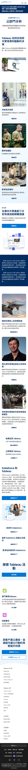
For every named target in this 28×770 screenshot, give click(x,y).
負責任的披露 (19, 752)
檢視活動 (14, 574)
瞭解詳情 (14, 118)
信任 (5, 749)
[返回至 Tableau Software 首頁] (6, 2)
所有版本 (6, 739)
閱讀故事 (14, 226)
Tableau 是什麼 (8, 668)
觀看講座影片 (14, 332)
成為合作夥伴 (7, 722)
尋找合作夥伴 (7, 719)
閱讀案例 (14, 380)
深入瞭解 (14, 607)
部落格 (9, 749)
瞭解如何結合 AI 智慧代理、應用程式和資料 (12, 11)
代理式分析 (6, 671)
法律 (6, 752)
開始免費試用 (14, 445)
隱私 (14, 752)
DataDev (6, 699)
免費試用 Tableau (14, 652)
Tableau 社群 (7, 688)
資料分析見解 (7, 677)
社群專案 (6, 702)
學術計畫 (6, 707)
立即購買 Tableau (13, 657)
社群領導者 (6, 696)
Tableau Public (7, 691)
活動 (5, 710)
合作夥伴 (6, 716)
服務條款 (10, 752)
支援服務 (6, 727)
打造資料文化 (7, 674)
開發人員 (15, 749)
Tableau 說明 (7, 736)
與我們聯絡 (6, 682)
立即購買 (13, 458)
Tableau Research (8, 679)
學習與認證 (6, 733)
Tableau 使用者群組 (8, 694)
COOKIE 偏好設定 (8, 756)
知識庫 (5, 730)
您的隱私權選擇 (19, 756)
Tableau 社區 (7, 705)
